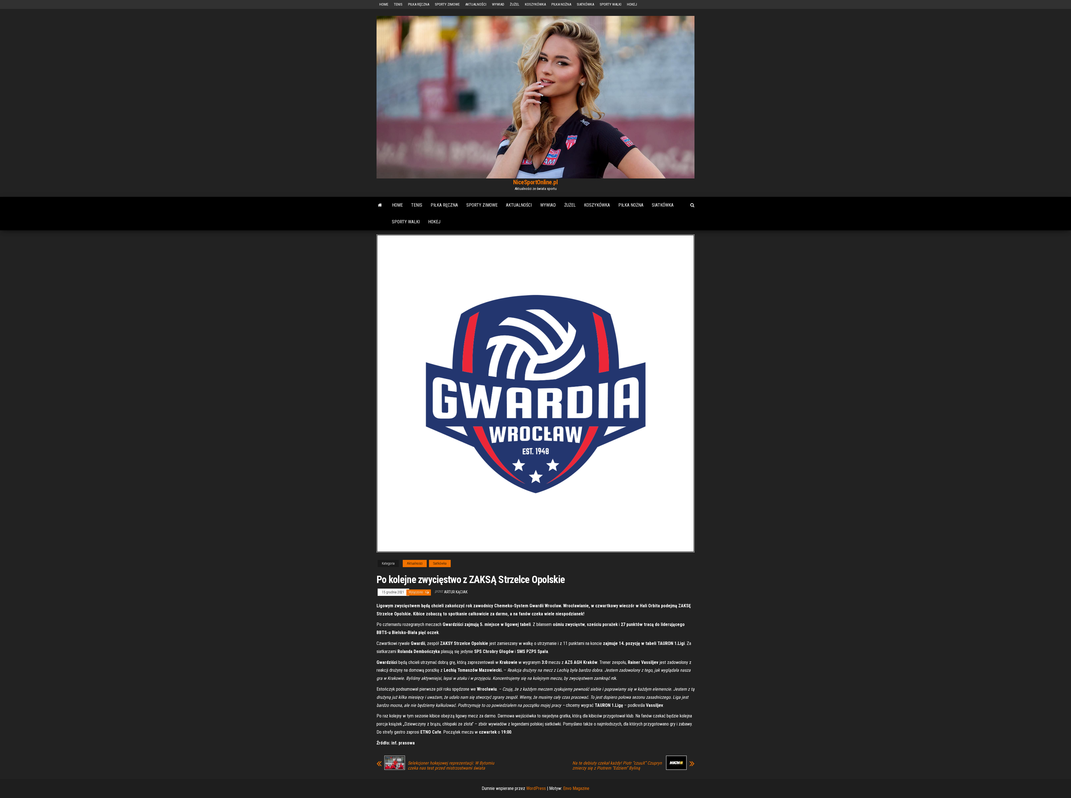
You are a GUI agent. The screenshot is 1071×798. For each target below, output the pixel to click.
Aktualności (475, 4)
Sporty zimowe (447, 4)
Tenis (398, 4)
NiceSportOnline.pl (535, 182)
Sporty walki (610, 4)
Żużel (514, 4)
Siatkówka (585, 4)
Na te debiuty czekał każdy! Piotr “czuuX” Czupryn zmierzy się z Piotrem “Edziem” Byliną (617, 766)
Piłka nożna (561, 4)
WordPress (536, 788)
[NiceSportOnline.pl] (380, 205)
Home (383, 4)
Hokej (632, 4)
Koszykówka (535, 4)
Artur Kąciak (455, 592)
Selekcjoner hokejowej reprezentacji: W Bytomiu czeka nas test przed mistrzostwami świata (451, 766)
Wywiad (498, 4)
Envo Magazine (576, 788)
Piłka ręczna (418, 4)
